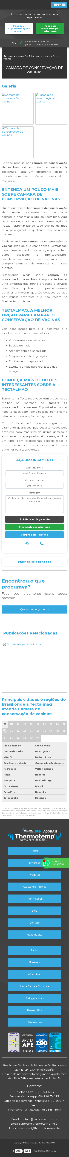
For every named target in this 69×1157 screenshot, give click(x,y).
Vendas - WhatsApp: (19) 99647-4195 (34, 1096)
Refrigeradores (34, 998)
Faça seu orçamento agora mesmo (19, 29)
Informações (34, 898)
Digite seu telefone (34, 480)
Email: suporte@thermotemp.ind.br (34, 1123)
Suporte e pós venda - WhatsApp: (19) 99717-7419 (34, 1103)
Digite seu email (34, 467)
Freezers (34, 962)
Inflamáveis (34, 974)
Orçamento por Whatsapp (34, 527)
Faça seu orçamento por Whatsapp (50, 29)
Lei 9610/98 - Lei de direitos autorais (18, 815)
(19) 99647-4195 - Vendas (37, 41)
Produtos (34, 874)
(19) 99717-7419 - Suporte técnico (41, 44)
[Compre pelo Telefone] (42, 544)
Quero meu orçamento (34, 609)
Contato (35, 922)
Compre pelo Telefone (34, 534)
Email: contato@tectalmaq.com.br (34, 1119)
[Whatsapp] (27, 544)
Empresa (34, 862)
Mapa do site (34, 934)
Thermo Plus (34, 1010)
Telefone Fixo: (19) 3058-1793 (34, 1092)
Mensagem (34, 492)
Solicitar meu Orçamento (34, 519)
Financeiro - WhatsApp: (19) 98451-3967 (34, 1109)
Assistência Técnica (34, 886)
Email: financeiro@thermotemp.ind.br (34, 1128)
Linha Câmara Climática (34, 986)
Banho (34, 950)
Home (35, 850)
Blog (35, 910)
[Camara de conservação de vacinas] (17, 97)
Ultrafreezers (34, 1022)
